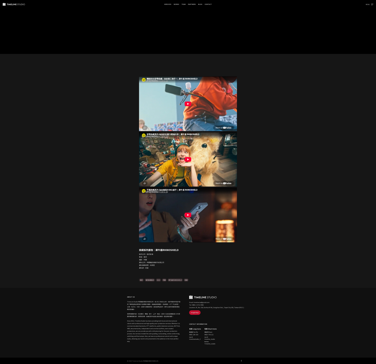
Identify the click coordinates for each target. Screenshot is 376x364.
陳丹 (141, 280)
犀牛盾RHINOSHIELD (175, 280)
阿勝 (164, 280)
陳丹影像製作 (150, 280)
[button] (369, 4)
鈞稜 (186, 280)
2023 (158, 280)
